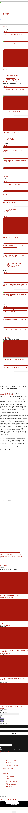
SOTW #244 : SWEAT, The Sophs (12, 43)
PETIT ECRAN (10, 139)
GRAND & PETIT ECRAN (10, 81)
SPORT (5, 267)
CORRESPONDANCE (11, 266)
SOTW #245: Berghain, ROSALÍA (12, 34)
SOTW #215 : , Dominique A (14, 359)
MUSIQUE (5, 26)
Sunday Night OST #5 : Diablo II (13, 170)
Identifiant (2, 801)
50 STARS (8, 210)
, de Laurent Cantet (12, 132)
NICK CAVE (6, 552)
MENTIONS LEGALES (6, 751)
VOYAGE (5, 211)
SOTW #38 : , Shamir (15, 554)
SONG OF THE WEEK (12, 75)
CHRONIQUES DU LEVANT (13, 263)
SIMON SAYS (9, 76)
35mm (7, 264)
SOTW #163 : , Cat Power (15, 367)
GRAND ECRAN (10, 138)
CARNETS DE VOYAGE (12, 265)
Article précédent (3, 554)
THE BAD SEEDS (16, 552)
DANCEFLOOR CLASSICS (13, 79)
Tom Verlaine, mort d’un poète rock (12, 706)
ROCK (10, 552)
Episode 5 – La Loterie (10, 275)
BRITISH (2, 552)
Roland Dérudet (7, 393)
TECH (4, 302)
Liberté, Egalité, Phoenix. (11, 184)
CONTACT (5, 14)
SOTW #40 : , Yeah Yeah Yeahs (14, 556)
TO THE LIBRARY (11, 209)
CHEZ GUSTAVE (10, 78)
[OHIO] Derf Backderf (10, 202)
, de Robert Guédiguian (13, 111)
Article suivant (3, 556)
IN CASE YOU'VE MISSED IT (6, 625)
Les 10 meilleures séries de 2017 (13, 89)
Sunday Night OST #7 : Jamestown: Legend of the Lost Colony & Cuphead (14, 150)
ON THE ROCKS (9, 767)
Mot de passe (2, 802)
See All (5, 31)
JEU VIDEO (6, 141)
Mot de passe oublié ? (19, 806)
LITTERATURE (7, 176)
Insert (14, 812)
